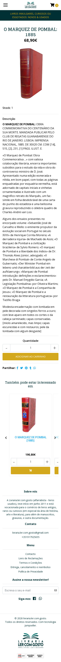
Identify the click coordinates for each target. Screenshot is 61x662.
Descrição (9, 119)
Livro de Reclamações (30, 558)
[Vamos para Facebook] (34, 599)
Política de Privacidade (30, 571)
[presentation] (6, 437)
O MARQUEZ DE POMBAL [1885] (30, 438)
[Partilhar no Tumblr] (30, 368)
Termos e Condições (30, 562)
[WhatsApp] (40, 599)
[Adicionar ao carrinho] (30, 470)
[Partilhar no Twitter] (21, 368)
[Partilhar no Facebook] (17, 368)
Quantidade (30, 341)
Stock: (7, 108)
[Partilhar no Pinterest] (26, 368)
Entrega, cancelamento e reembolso (30, 567)
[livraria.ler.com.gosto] (30, 5)
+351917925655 (30, 537)
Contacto (30, 554)
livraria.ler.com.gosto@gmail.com (30, 532)
